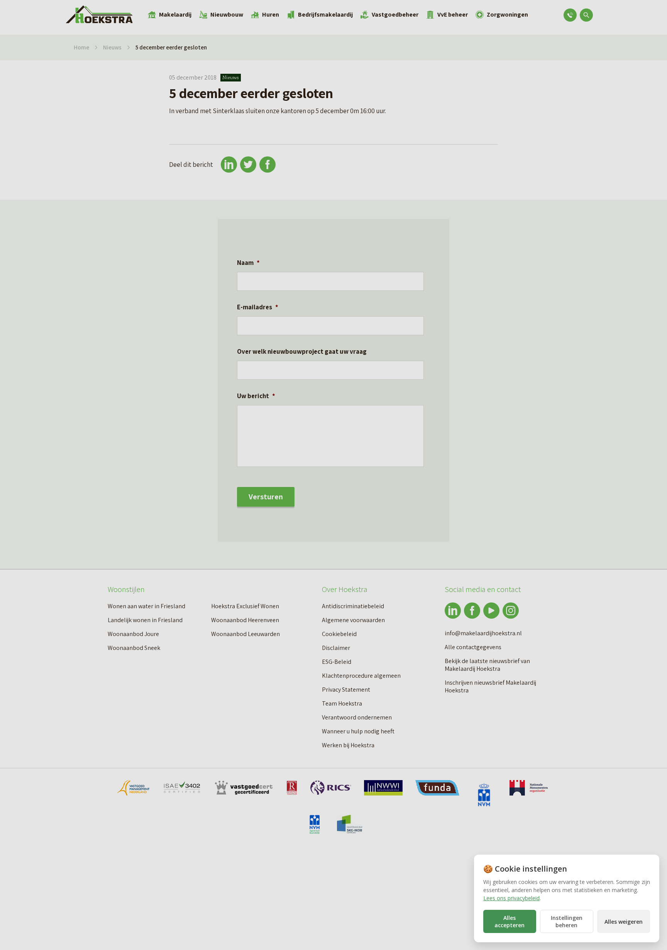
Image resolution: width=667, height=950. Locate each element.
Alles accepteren (509, 921)
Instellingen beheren (566, 921)
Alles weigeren (623, 921)
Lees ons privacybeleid (511, 898)
